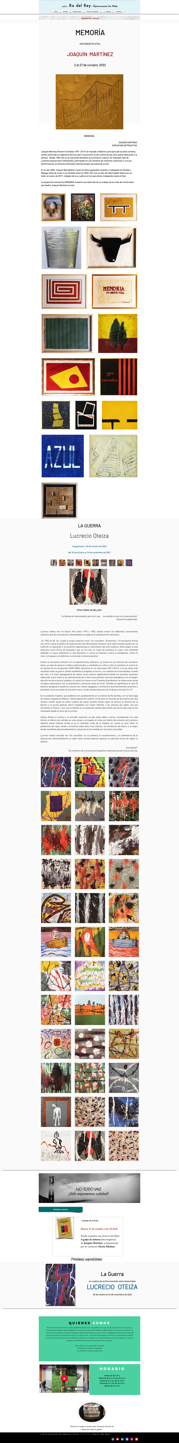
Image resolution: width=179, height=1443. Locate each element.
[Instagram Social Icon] (132, 1439)
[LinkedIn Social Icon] (122, 1439)
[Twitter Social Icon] (127, 1439)
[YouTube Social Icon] (117, 1439)
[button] (61, 1209)
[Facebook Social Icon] (112, 1439)
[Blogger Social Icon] (136, 1439)
